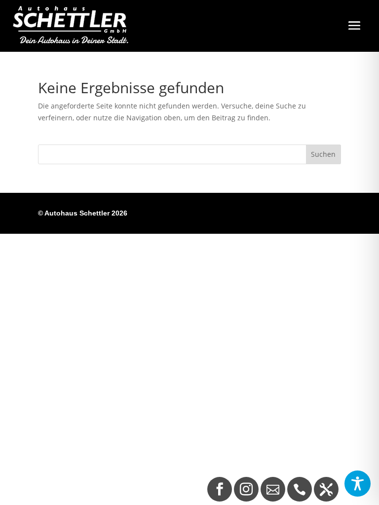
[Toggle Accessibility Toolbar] (357, 483)
